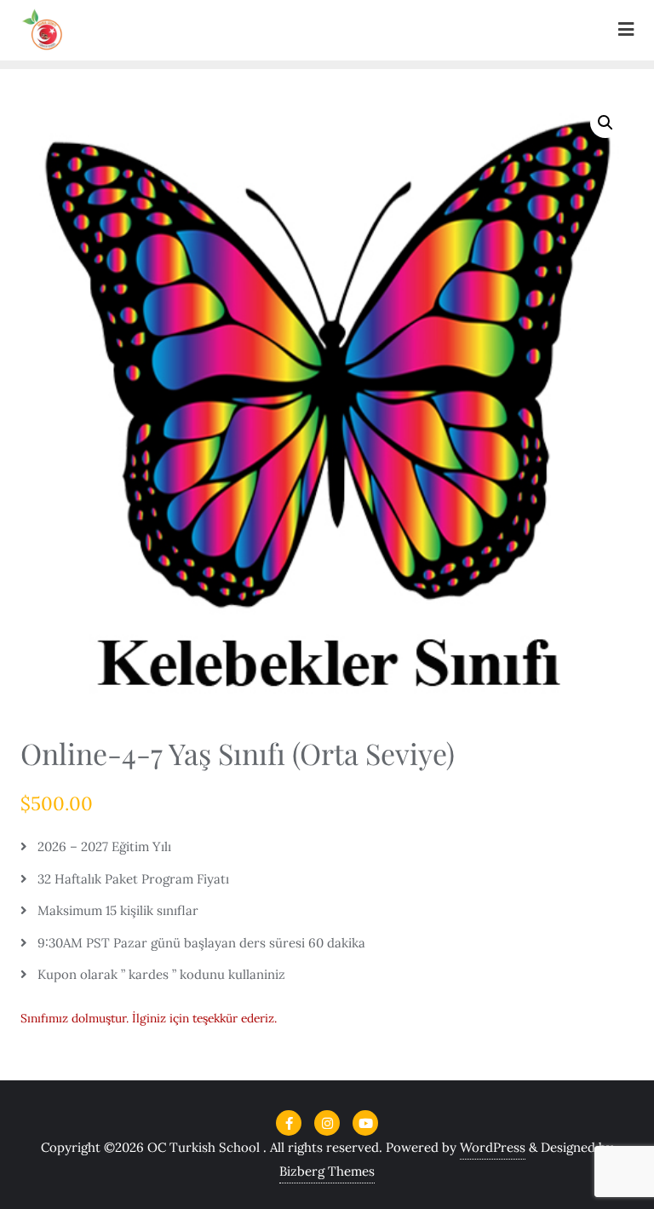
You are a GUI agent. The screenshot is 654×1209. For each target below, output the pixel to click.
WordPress (492, 1147)
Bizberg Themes (327, 1171)
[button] (605, 122)
